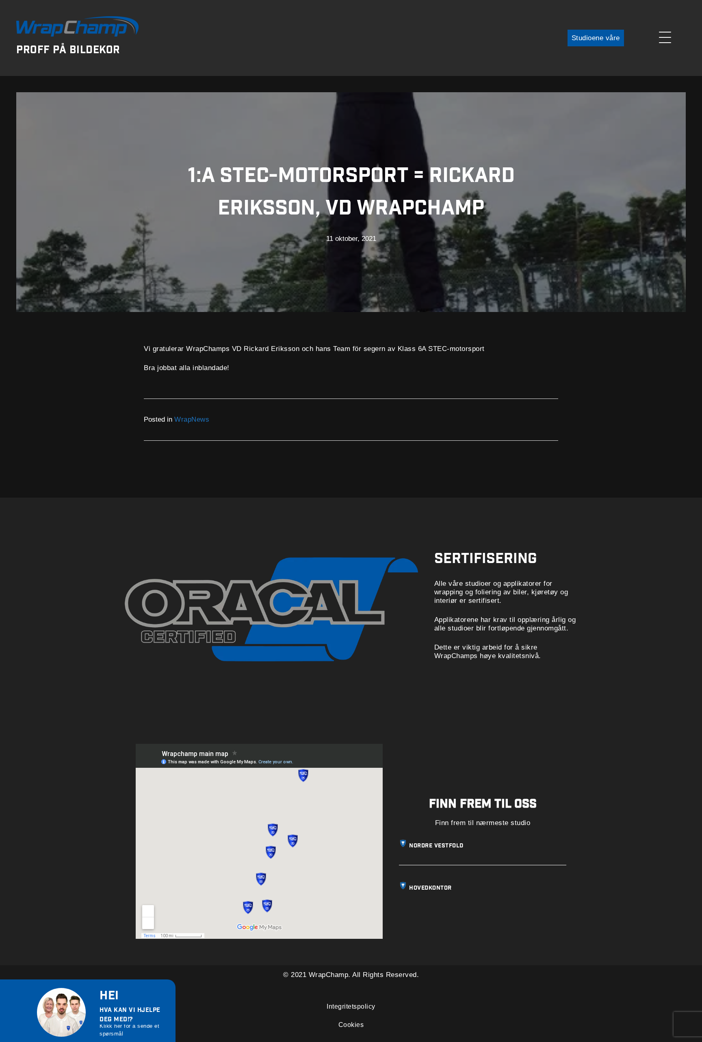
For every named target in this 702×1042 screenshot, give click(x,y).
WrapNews (191, 419)
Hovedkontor (430, 888)
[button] (596, 38)
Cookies (351, 1024)
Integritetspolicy (351, 1006)
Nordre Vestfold (436, 846)
